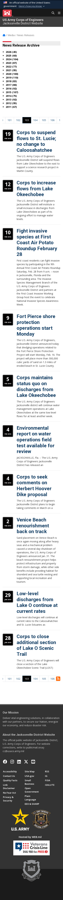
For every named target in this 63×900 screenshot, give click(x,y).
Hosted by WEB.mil (30, 837)
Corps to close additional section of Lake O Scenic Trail (36, 645)
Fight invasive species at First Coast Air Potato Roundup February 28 (37, 242)
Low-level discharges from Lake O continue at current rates (37, 602)
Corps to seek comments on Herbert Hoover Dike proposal (34, 485)
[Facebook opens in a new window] (5, 762)
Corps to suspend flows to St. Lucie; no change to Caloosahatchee (36, 141)
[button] (32, 6)
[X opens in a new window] (26, 762)
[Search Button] (51, 13)
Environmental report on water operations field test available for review (35, 439)
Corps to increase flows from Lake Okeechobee (36, 188)
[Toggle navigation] (57, 13)
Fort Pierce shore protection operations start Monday (36, 325)
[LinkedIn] (19, 762)
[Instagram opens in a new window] (12, 762)
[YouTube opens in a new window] (33, 762)
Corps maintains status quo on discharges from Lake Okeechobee (36, 386)
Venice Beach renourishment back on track (33, 525)
